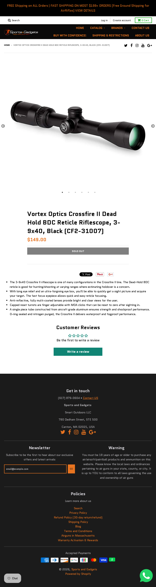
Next (153, 126)
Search (78, 508)
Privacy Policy (78, 513)
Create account (122, 20)
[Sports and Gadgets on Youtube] (142, 45)
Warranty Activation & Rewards (78, 540)
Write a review (78, 351)
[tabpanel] (78, 126)
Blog (78, 526)
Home (80, 28)
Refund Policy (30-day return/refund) (78, 517)
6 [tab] (95, 192)
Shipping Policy (78, 522)
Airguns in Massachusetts (78, 535)
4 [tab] (82, 192)
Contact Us (140, 28)
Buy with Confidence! (69, 35)
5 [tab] (88, 192)
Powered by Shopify (78, 574)
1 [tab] (62, 192)
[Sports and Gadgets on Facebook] (131, 45)
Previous (3, 126)
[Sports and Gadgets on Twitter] (126, 45)
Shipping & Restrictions (110, 35)
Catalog (96, 28)
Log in (104, 20)
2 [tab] (69, 192)
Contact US (90, 398)
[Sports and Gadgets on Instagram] (137, 45)
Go (71, 468)
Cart (145, 20)
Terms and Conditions (78, 531)
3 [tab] (75, 192)
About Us (142, 35)
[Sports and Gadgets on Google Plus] (149, 45)
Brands (117, 28)
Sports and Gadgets (84, 569)
